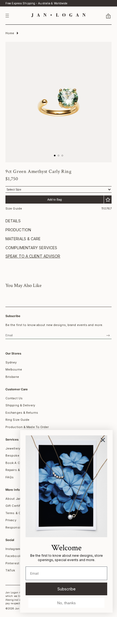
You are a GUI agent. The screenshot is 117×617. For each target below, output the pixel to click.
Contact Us (14, 398)
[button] (102, 16)
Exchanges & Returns (21, 413)
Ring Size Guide (17, 420)
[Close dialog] (102, 440)
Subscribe (66, 589)
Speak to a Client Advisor (32, 256)
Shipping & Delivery (20, 405)
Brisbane (12, 377)
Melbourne (13, 369)
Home (9, 33)
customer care (16, 389)
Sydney (11, 362)
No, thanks (66, 603)
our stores (13, 353)
